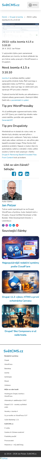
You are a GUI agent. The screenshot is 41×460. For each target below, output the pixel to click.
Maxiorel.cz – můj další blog (13, 445)
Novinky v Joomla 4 (11, 411)
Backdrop (7, 368)
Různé (6, 381)
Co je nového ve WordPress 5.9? (15, 415)
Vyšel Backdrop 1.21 (11, 420)
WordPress (8, 364)
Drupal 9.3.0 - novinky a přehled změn (15, 405)
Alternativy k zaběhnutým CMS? (15, 400)
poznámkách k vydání (19, 100)
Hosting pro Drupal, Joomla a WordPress (14, 395)
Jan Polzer (9, 205)
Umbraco (7, 385)
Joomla (20, 17)
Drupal (12, 17)
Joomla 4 (5, 78)
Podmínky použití (10, 436)
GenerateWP (7, 120)
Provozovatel (9, 441)
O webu (7, 428)
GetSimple (8, 377)
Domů (4, 17)
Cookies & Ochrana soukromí (14, 432)
